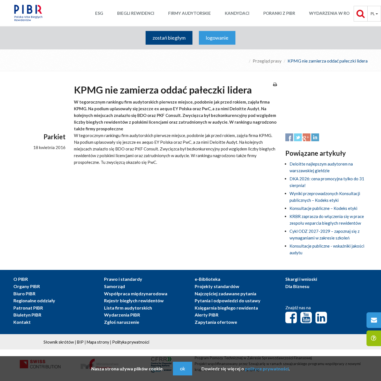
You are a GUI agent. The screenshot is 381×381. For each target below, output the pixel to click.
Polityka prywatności (130, 342)
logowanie (217, 38)
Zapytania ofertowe (216, 322)
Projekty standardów (217, 286)
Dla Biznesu (297, 286)
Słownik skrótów (59, 342)
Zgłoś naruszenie (121, 322)
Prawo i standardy (123, 279)
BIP (80, 342)
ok (182, 368)
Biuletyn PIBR (27, 314)
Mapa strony (98, 342)
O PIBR (20, 279)
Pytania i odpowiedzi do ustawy (228, 300)
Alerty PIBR (206, 314)
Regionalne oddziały (34, 300)
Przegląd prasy (267, 60)
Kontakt (22, 322)
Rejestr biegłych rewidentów (134, 300)
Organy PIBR (26, 286)
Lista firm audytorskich (128, 307)
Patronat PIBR (28, 307)
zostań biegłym (169, 38)
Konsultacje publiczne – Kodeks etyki (323, 208)
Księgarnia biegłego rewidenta (226, 307)
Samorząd (114, 286)
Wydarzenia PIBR (122, 314)
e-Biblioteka (207, 279)
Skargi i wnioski (301, 279)
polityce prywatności (267, 368)
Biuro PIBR (24, 293)
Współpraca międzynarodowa (135, 293)
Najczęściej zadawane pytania (225, 293)
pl (373, 13)
